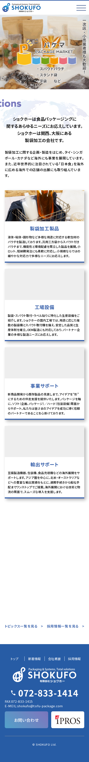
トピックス (44, 538)
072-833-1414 (48, 692)
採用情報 (17, 547)
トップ (15, 658)
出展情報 (71, 538)
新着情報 (34, 658)
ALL (17, 538)
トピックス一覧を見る (21, 626)
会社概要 (54, 658)
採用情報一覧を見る (63, 626)
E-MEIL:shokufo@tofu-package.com (34, 706)
